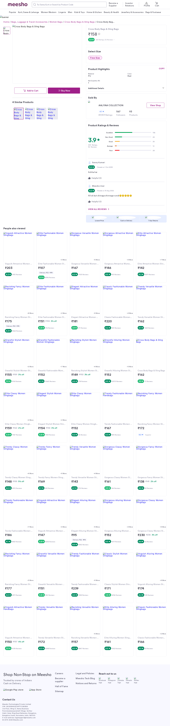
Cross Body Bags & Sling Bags (79, 22)
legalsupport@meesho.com (25, 718)
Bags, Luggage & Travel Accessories (29, 22)
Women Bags (56, 22)
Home (6, 22)
